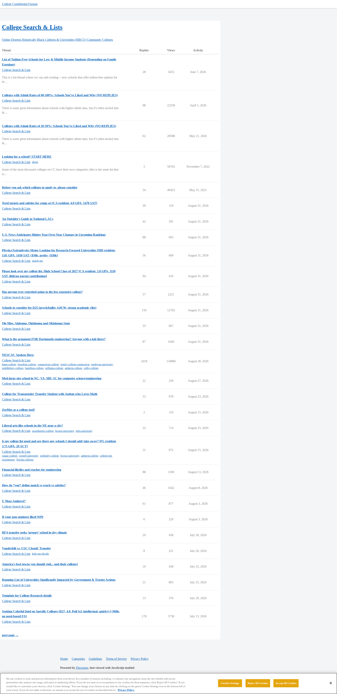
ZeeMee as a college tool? (18, 409)
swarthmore (8, 459)
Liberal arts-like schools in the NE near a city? (32, 425)
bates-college (9, 364)
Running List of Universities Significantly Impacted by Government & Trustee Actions (58, 579)
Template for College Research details (27, 595)
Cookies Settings (230, 683)
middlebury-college (12, 368)
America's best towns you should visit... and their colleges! (40, 564)
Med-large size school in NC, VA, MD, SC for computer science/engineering (51, 378)
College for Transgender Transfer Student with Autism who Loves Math (49, 394)
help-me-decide (40, 553)
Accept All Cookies (286, 683)
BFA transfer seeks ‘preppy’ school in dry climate (34, 532)
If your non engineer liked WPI (22, 517)
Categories (78, 658)
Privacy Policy (140, 658)
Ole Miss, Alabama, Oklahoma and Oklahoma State (36, 323)
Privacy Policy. (126, 690)
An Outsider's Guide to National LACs (27, 219)
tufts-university (84, 431)
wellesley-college (49, 455)
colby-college (91, 368)
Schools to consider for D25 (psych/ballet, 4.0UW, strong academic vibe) (49, 307)
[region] (168, 683)
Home (64, 658)
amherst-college (73, 368)
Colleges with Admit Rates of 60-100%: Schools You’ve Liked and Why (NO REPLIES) (60, 95)
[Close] (330, 683)
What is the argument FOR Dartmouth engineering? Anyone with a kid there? (54, 339)
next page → (10, 635)
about (35, 162)
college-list (106, 455)
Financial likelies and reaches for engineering (31, 469)
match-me (37, 260)
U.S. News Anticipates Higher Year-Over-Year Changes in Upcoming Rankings (54, 234)
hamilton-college (34, 368)
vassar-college (9, 455)
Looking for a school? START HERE (26, 156)
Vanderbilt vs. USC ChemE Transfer (26, 548)
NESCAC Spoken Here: (18, 355)
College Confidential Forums (20, 4)
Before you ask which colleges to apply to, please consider (39, 187)
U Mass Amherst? (14, 501)
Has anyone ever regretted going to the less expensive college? (42, 292)
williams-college (54, 368)
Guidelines (95, 658)
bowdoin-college (27, 364)
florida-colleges (25, 459)
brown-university (64, 431)
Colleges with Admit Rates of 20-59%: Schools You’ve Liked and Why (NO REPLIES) (59, 126)
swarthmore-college (43, 431)
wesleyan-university (102, 364)
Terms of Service (116, 658)
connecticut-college (48, 364)
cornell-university (28, 455)
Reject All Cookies (258, 683)
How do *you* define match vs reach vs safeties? (34, 485)
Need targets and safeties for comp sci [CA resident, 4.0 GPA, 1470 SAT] (49, 203)
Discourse (82, 667)
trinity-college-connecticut (75, 364)
